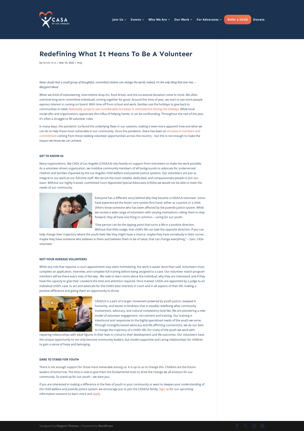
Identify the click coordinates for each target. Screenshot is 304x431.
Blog (79, 62)
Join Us (117, 19)
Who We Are (157, 19)
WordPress (105, 426)
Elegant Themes (67, 426)
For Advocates (208, 19)
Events (136, 19)
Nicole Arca (49, 62)
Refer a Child (238, 19)
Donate (259, 19)
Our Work (181, 19)
